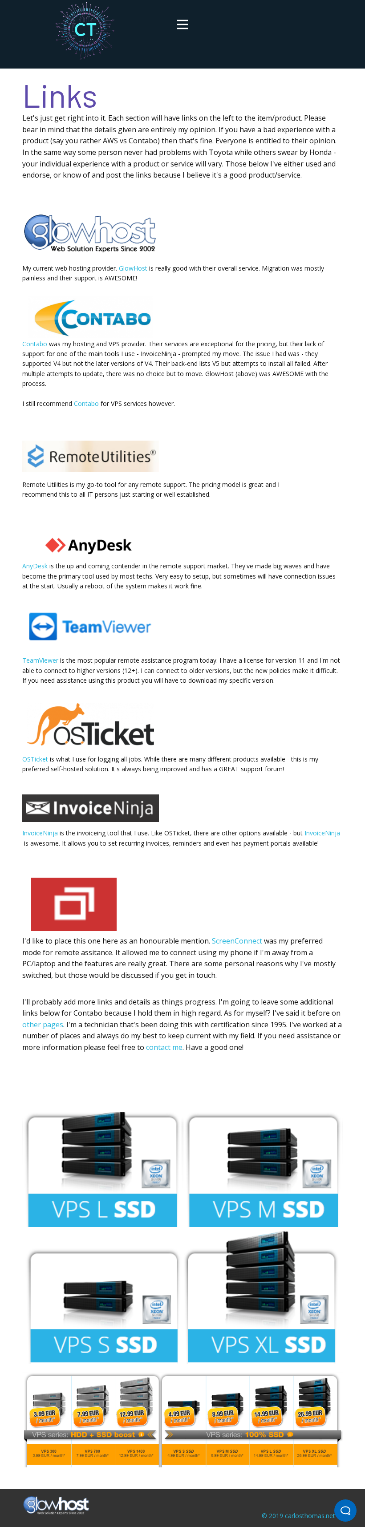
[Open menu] (182, 24)
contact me (164, 1047)
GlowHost (133, 268)
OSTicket (35, 759)
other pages (42, 1024)
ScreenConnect (237, 941)
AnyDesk (35, 566)
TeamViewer (40, 660)
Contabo (34, 344)
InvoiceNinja (40, 833)
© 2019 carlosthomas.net (298, 1515)
